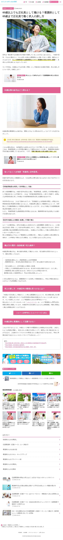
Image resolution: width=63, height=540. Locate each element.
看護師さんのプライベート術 (12, 459)
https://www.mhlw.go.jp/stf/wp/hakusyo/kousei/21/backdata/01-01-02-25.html (29, 141)
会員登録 (39, 2)
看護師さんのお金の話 (10, 449)
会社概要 (25, 532)
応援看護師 (46, 2)
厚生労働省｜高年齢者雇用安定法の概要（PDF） (19, 347)
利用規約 (20, 532)
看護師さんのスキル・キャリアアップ (15, 454)
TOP (26, 2)
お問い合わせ (42, 532)
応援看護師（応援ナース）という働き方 (15, 444)
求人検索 (32, 2)
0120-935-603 (55, 1)
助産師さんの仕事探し (10, 439)
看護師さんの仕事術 (9, 469)
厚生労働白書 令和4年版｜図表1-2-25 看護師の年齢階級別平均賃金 (24, 343)
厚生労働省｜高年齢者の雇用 (13, 345)
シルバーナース (31, 302)
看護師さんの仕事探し (8, 8)
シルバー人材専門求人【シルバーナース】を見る (31, 313)
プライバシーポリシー (33, 532)
